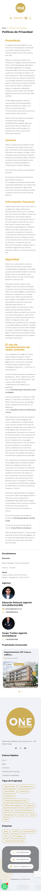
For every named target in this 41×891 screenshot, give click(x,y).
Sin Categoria (17, 836)
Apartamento (9, 786)
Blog (3, 764)
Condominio (9, 796)
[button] (30, 18)
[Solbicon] (20, 8)
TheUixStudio (25, 879)
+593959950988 (11, 639)
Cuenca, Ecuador (12, 658)
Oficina (7, 810)
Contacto (5, 768)
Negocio (30, 805)
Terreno (21, 815)
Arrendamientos (26, 786)
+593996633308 (11, 612)
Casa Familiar (9, 791)
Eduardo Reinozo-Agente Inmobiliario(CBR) (17, 603)
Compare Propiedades (10, 775)
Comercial (23, 791)
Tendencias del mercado (14, 841)
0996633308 (18, 18)
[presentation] (7, 673)
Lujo (5, 836)
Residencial (8, 815)
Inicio (4, 28)
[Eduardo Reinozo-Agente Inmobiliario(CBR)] (8, 593)
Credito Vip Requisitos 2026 (15, 801)
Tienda (32, 815)
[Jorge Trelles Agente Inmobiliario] (8, 623)
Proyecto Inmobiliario (23, 810)
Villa (6, 820)
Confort (15, 831)
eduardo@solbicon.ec (13, 609)
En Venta (9, 664)
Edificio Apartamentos (13, 805)
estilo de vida (28, 831)
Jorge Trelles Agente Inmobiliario (14, 634)
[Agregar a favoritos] (34, 684)
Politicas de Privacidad (10, 772)
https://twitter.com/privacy (21, 528)
